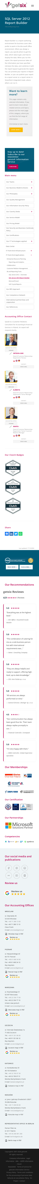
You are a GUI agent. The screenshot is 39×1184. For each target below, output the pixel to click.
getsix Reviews (13, 592)
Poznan (11, 423)
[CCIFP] (16, 787)
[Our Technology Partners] (19, 828)
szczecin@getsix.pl (17, 1044)
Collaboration (11, 265)
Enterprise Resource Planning (16, 259)
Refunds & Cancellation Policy (18, 1178)
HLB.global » (26, 567)
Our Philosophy (11, 194)
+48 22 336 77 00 (14, 997)
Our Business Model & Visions (17, 188)
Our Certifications (12, 235)
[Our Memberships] (18, 779)
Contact (22, 1181)
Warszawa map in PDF (16, 1010)
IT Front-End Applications (15, 255)
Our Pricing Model (13, 223)
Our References (12, 307)
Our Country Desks (13, 212)
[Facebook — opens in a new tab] (8, 868)
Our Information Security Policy (17, 206)
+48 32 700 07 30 (14, 1073)
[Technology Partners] (19, 842)
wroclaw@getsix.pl (17, 930)
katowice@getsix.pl (17, 1082)
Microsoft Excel (14, 281)
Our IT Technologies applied (16, 241)
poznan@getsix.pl (16, 968)
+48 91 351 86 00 (14, 1035)
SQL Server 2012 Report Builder (19, 278)
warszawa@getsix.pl (17, 1006)
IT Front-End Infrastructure (15, 251)
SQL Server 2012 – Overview (18, 275)
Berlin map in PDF (14, 1140)
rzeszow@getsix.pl (17, 1111)
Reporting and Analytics (16, 262)
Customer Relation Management (17, 268)
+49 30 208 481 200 (15, 1134)
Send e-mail (23, 366)
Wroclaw (11, 387)
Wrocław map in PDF (15, 934)
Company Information (17, 1158)
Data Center (10, 246)
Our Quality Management (15, 200)
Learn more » (16, 129)
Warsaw (11, 350)
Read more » (12, 567)
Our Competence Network (15, 295)
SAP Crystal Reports (15, 284)
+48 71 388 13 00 (14, 921)
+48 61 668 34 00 (14, 959)
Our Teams (10, 182)
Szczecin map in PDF (15, 1048)
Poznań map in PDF (15, 972)
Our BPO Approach (13, 289)
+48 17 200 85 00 (14, 1105)
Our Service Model (13, 217)
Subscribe (13, 166)
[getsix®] (16, 7)
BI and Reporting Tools (14, 271)
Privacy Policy (11, 1172)
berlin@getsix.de (16, 1137)
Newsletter (12, 1167)
